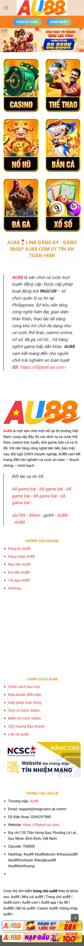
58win (34, 515)
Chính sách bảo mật (24, 687)
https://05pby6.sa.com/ (43, 367)
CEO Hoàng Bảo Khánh (26, 726)
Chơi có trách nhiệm (24, 710)
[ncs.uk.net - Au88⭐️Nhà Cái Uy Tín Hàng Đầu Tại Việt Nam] (42, 8)
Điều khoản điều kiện (24, 695)
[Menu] (6, 7)
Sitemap (14, 588)
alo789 (18, 515)
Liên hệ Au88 (18, 734)
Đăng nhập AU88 (21, 556)
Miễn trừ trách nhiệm (24, 718)
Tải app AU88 (19, 580)
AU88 (62, 515)
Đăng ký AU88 (19, 548)
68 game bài (24, 489)
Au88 (7, 431)
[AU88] (42, 925)
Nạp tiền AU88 (19, 564)
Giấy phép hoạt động (24, 702)
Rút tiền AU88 (19, 572)
